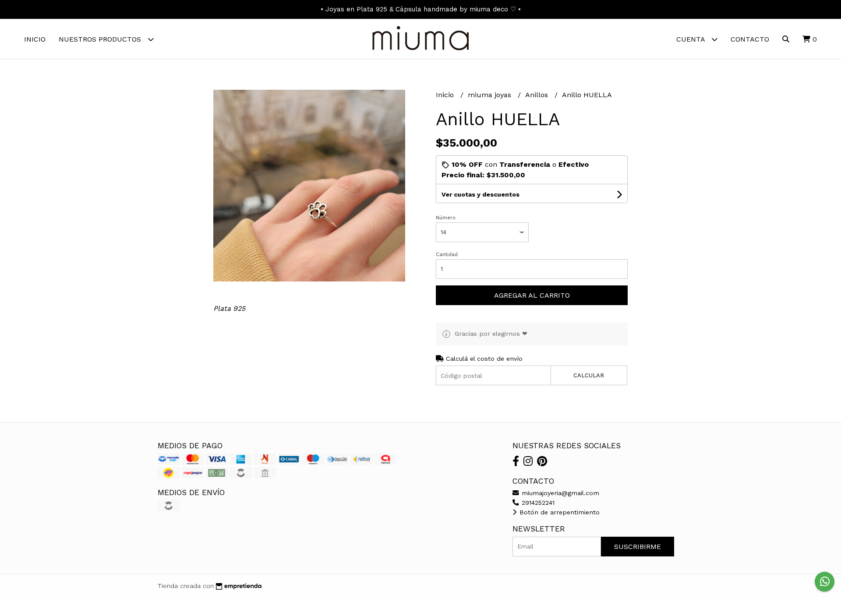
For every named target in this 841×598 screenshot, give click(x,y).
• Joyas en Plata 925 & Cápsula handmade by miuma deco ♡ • (421, 9)
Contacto (750, 39)
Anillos (537, 95)
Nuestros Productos (101, 39)
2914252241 (537, 502)
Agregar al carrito (532, 295)
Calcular (588, 375)
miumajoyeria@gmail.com (559, 492)
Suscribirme (637, 546)
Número (446, 218)
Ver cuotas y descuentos (480, 194)
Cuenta (691, 39)
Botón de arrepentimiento (558, 512)
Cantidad (447, 254)
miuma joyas (490, 95)
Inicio (35, 39)
